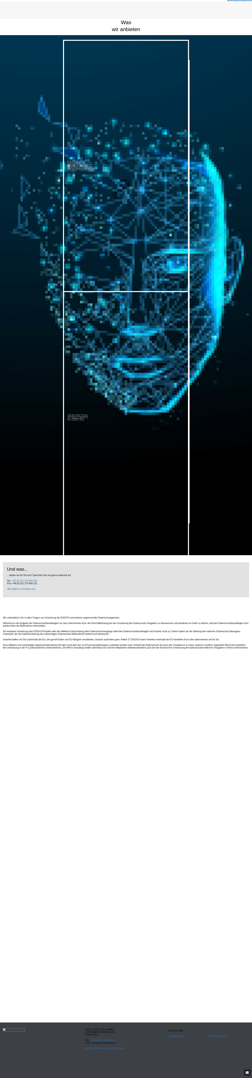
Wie (232, 0)
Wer (229, 0)
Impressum (176, 1036)
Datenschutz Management (79, 166)
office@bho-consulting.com (21, 589)
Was (236, 0)
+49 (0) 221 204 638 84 (103, 1040)
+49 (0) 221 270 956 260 (24, 581)
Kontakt (241, 0)
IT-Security (77, 417)
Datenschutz (218, 1036)
